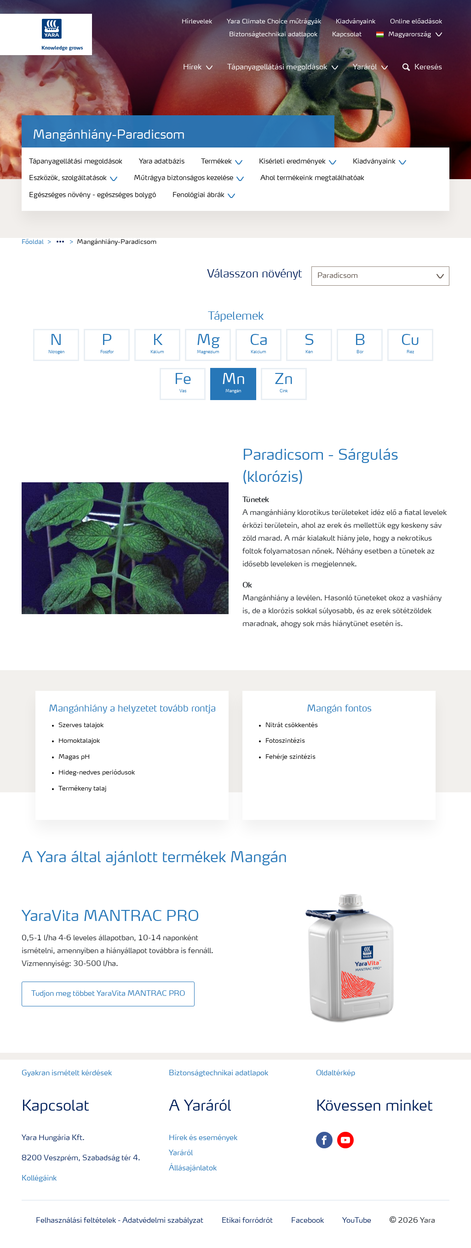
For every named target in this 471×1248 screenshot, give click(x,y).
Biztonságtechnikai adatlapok (218, 1073)
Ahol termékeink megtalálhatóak (312, 178)
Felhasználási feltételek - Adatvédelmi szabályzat (119, 1221)
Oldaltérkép (335, 1073)
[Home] (41, 34)
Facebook (307, 1221)
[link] (56, 345)
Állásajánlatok (193, 1168)
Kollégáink (39, 1178)
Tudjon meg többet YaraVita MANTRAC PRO (108, 994)
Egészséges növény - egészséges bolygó (92, 195)
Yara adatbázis (161, 161)
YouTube (356, 1221)
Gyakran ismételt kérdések (67, 1073)
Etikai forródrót (247, 1221)
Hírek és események (203, 1138)
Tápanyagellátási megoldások (75, 161)
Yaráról (181, 1153)
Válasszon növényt (254, 274)
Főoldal (33, 242)
